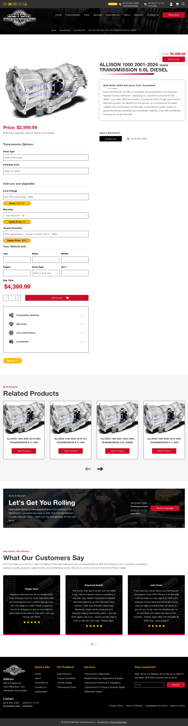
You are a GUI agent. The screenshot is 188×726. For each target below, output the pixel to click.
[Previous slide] (87, 468)
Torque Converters (66, 678)
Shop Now (173, 15)
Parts (87, 15)
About (127, 15)
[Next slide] (100, 468)
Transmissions (73, 15)
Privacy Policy (116, 705)
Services (98, 15)
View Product (24, 451)
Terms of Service (134, 705)
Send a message (165, 508)
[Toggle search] (183, 4)
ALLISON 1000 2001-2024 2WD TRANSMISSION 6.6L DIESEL (117, 440)
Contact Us (153, 15)
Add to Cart (174, 59)
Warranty (138, 15)
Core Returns (113, 15)
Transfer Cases (64, 682)
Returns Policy (177, 705)
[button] (84, 65)
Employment (41, 691)
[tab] (92, 644)
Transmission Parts (66, 687)
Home (58, 15)
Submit (175, 685)
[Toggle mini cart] (177, 4)
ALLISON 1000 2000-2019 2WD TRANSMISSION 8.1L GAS (24, 440)
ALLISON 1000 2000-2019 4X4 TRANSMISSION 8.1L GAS (70, 440)
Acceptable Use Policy (156, 705)
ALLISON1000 (79, 30)
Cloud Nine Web (118, 722)
